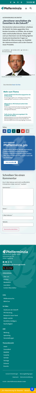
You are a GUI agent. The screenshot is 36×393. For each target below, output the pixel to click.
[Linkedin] (6, 262)
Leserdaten (7, 285)
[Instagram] (8, 262)
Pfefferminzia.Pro (9, 298)
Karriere (6, 279)
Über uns (6, 277)
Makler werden (8, 318)
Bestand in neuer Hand (11, 315)
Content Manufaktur (10, 288)
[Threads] (11, 262)
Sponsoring (7, 335)
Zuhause (6, 363)
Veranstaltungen (9, 338)
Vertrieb (6, 358)
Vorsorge (6, 360)
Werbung (6, 332)
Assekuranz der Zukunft (11, 310)
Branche (6, 366)
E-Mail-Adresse (8, 215)
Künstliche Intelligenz (10, 321)
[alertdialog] (18, 390)
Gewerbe (6, 355)
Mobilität (6, 352)
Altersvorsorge (8, 52)
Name (5, 208)
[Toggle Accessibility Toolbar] (32, 389)
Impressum (15, 377)
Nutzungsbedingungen (26, 374)
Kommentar (7, 187)
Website (5, 222)
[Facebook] (3, 262)
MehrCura (7, 301)
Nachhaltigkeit (8, 324)
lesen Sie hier (16, 85)
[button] (26, 8)
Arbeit (5, 346)
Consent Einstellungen (12, 374)
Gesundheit (7, 349)
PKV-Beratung (8, 313)
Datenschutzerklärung (26, 377)
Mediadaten (7, 282)
